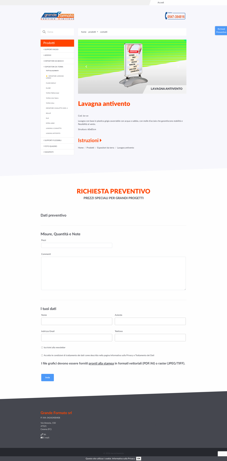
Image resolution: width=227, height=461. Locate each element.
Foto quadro (146, 428)
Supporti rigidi (147, 412)
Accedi (161, 3)
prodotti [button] (92, 32)
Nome (44, 315)
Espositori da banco (149, 419)
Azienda (118, 315)
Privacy (118, 422)
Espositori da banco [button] (54, 61)
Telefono (119, 331)
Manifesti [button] (49, 152)
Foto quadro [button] (51, 146)
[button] (86, 67)
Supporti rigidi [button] (51, 49)
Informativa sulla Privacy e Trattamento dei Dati (132, 355)
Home (81, 148)
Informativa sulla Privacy (123, 459)
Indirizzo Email (48, 331)
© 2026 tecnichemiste (113, 453)
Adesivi (143, 415)
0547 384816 (53, 434)
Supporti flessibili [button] (53, 140)
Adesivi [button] (48, 55)
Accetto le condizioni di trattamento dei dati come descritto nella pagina (99, 355)
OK (138, 459)
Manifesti (144, 431)
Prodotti (90, 148)
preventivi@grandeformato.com (64, 438)
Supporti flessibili (148, 425)
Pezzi (43, 240)
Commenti (46, 254)
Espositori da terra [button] (54, 67)
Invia (47, 378)
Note (117, 425)
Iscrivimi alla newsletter (54, 348)
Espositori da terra (105, 148)
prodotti (119, 415)
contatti (103, 32)
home (83, 32)
